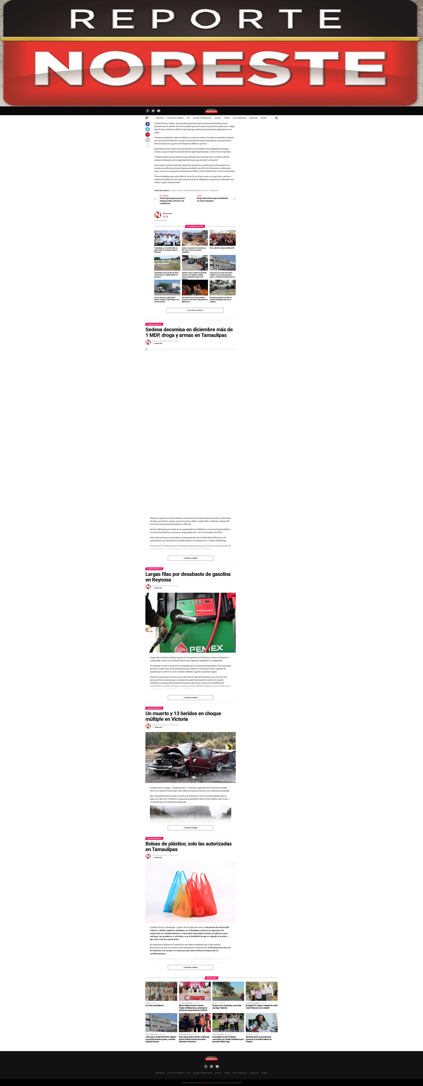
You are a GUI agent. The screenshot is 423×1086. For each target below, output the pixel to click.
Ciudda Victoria (177, 190)
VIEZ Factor (209, 1082)
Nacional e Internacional (202, 118)
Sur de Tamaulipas (239, 118)
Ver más (264, 118)
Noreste (218, 118)
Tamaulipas (253, 118)
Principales (160, 118)
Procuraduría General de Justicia (196, 190)
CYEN (188, 118)
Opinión (227, 118)
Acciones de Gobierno (175, 118)
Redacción (167, 213)
